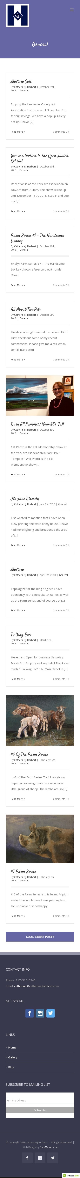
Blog (11, 1067)
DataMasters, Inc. (49, 1147)
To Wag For (21, 635)
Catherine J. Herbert (25, 87)
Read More (17, 131)
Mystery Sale (21, 81)
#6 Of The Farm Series (29, 755)
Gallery (12, 1057)
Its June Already (25, 499)
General (24, 90)
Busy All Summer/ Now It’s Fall (37, 424)
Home (12, 1047)
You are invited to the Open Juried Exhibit (40, 158)
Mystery (17, 570)
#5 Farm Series (23, 872)
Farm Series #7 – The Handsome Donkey (37, 238)
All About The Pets (26, 309)
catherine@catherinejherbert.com (36, 986)
